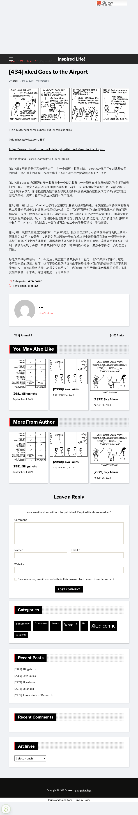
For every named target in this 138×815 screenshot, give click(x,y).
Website (19, 564)
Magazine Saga (84, 790)
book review (22, 623)
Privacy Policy (82, 799)
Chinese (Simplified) (105, 3)
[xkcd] (24, 310)
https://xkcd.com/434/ (31, 139)
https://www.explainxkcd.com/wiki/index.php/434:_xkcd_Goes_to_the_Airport (57, 149)
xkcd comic (35, 281)
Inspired (55, 623)
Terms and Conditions (60, 799)
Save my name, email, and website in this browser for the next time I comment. (66, 579)
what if (70, 624)
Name (19, 550)
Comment (21, 520)
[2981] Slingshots (25, 393)
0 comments (43, 80)
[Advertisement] (69, 27)
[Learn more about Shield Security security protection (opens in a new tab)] (6, 809)
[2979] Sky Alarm (106, 399)
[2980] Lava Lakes (66, 389)
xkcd (15, 80)
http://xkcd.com (46, 313)
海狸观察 (21, 635)
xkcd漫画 (33, 286)
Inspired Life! (71, 59)
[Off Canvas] (11, 59)
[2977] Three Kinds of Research (33, 695)
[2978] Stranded (24, 688)
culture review (41, 623)
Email (75, 550)
